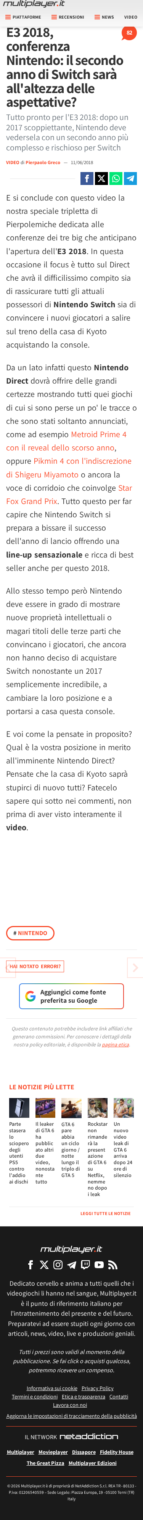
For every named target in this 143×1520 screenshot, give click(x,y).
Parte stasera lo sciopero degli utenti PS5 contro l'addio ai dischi (19, 1152)
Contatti (118, 1396)
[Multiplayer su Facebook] (30, 1264)
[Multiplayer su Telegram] (71, 1264)
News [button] (108, 17)
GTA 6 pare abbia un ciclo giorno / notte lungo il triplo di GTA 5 (70, 1150)
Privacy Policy (98, 1388)
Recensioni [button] (71, 17)
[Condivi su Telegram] (130, 178)
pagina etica (115, 1044)
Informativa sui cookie (52, 1388)
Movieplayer (53, 1451)
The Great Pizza (45, 1462)
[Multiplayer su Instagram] (58, 1264)
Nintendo (30, 933)
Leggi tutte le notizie (105, 1213)
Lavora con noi (70, 1404)
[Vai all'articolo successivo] (7, 967)
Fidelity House (116, 1451)
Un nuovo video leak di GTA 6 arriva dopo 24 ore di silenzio (123, 1149)
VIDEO (12, 162)
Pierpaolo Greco (43, 162)
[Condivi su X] (101, 178)
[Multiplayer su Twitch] (85, 1264)
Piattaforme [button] (27, 17)
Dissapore (84, 1451)
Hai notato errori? (35, 966)
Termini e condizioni (35, 1396)
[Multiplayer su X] (44, 1264)
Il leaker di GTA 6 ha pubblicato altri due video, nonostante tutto (45, 1152)
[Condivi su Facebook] (86, 178)
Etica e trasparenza (83, 1396)
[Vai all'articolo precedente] (135, 967)
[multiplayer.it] (71, 1249)
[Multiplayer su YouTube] (99, 1264)
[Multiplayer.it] (34, 4)
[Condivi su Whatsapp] (115, 178)
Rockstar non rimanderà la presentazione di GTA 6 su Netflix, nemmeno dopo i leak (98, 1159)
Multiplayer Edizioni (93, 1462)
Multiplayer (20, 1451)
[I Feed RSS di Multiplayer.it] (112, 1264)
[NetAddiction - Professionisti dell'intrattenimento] (89, 1437)
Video (130, 17)
